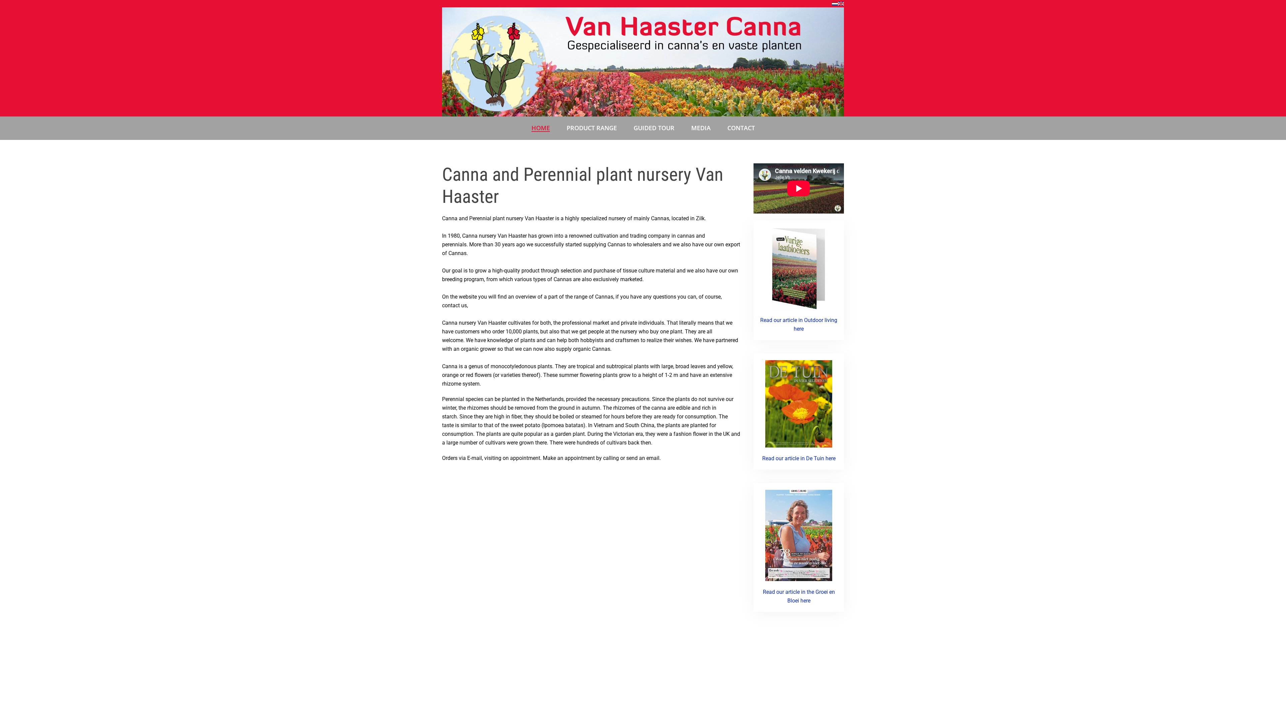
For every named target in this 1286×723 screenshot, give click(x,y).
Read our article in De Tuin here (799, 458)
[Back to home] (643, 61)
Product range (592, 128)
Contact (741, 128)
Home (540, 128)
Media (701, 128)
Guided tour (654, 128)
